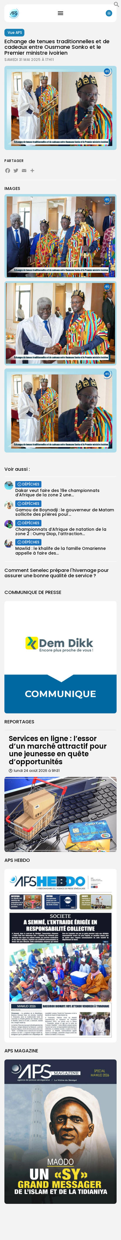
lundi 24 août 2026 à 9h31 (37, 770)
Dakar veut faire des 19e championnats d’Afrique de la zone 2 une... (57, 493)
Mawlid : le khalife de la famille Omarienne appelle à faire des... (60, 550)
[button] (117, 6)
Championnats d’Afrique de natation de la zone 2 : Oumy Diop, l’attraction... (60, 531)
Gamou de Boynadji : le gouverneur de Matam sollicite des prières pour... (64, 512)
